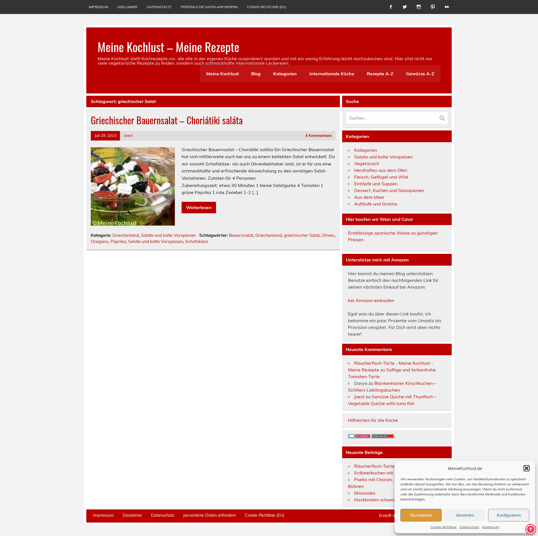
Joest (128, 135)
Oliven (328, 235)
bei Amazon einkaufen (371, 300)
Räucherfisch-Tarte (374, 466)
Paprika (118, 241)
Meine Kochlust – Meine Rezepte (168, 46)
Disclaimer (127, 7)
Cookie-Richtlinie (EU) (266, 7)
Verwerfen (465, 515)
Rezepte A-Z (380, 73)
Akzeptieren (421, 515)
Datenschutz (469, 527)
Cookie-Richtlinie (443, 527)
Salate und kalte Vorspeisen (168, 235)
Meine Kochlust (222, 73)
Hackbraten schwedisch (379, 499)
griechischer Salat (301, 235)
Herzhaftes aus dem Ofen (380, 170)
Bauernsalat (241, 235)
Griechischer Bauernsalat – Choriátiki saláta (167, 120)
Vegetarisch (366, 163)
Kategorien (285, 73)
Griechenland (125, 235)
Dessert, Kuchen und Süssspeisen (389, 190)
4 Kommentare (318, 135)
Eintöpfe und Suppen (375, 183)
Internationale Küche (331, 73)
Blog (256, 73)
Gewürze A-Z (420, 73)
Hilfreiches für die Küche (373, 420)
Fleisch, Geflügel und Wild (381, 177)
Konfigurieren (509, 515)
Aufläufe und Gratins (375, 204)
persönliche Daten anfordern (209, 7)
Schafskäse (196, 241)
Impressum (490, 527)
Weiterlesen (199, 207)
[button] (526, 468)
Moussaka (364, 493)
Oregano (99, 241)
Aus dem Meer (369, 197)
